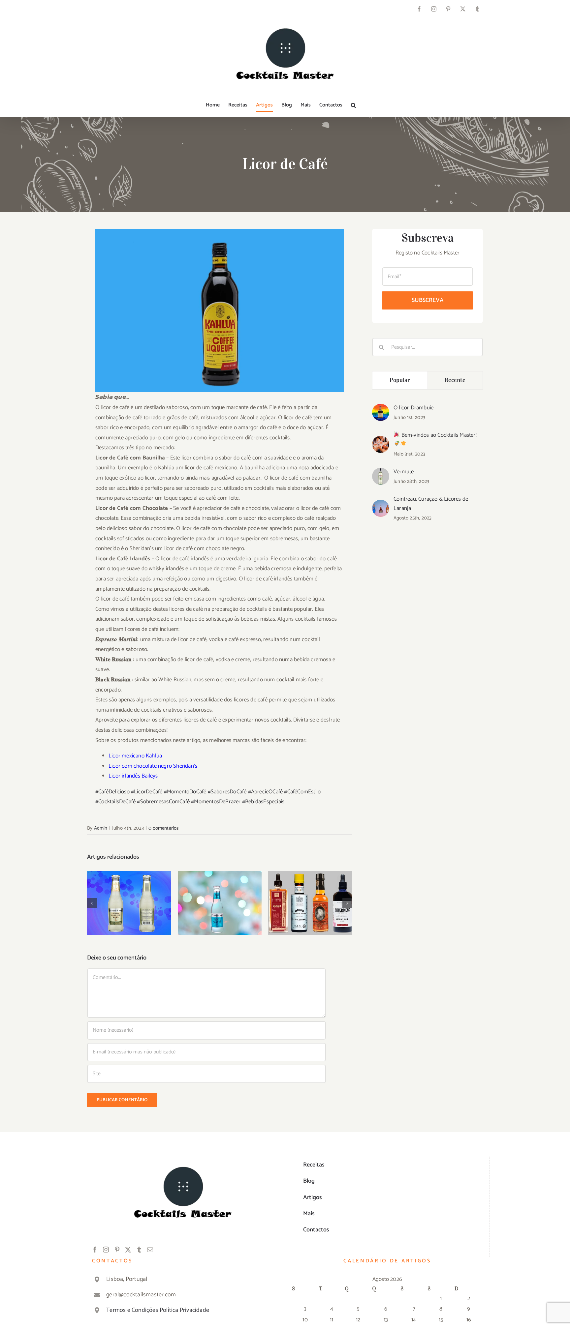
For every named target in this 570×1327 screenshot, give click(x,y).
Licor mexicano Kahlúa (135, 755)
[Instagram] (106, 1250)
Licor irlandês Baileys (133, 776)
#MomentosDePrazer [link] (215, 801)
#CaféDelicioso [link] (112, 791)
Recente (455, 380)
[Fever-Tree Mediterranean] (220, 903)
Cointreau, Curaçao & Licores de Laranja (431, 503)
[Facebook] (95, 1250)
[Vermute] (380, 472)
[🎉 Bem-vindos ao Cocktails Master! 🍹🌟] (380, 440)
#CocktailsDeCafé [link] (115, 801)
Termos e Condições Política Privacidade (157, 1310)
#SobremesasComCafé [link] (163, 801)
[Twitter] (128, 1250)
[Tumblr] (139, 1250)
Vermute (404, 471)
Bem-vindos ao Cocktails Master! (438, 435)
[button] (353, 105)
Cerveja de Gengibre (129, 896)
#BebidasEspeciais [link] (263, 801)
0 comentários (163, 828)
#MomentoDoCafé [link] (185, 791)
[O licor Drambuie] (380, 408)
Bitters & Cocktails (310, 896)
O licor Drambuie (413, 407)
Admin (101, 828)
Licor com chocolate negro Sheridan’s (153, 766)
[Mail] (150, 1250)
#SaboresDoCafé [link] (227, 791)
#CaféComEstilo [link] (302, 791)
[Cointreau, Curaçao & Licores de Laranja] (380, 504)
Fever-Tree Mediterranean (219, 892)
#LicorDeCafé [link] (146, 791)
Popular (400, 380)
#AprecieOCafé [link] (265, 791)
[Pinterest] (117, 1250)
